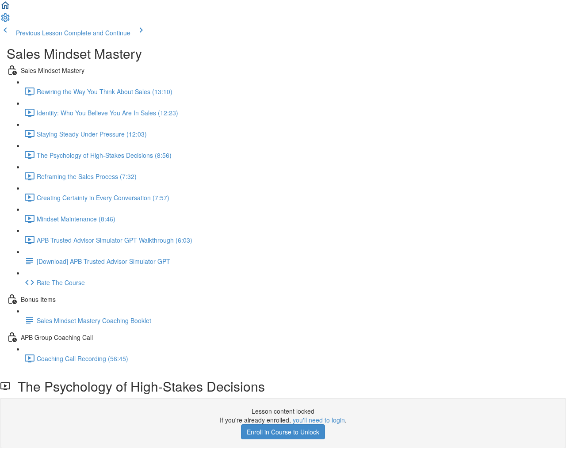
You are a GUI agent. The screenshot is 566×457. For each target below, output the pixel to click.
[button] (5, 8)
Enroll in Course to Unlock (283, 431)
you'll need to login (319, 419)
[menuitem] (5, 20)
